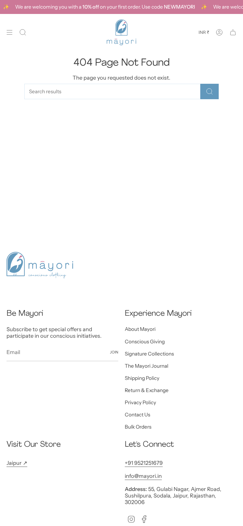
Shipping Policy (142, 378)
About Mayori (140, 329)
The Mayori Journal (146, 366)
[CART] (233, 32)
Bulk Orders (138, 427)
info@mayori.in (143, 476)
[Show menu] (9, 32)
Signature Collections (149, 354)
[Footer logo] (40, 265)
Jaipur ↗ (17, 463)
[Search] (209, 91)
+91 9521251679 (144, 463)
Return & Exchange (147, 390)
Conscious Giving (145, 342)
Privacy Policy (140, 402)
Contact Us (137, 415)
